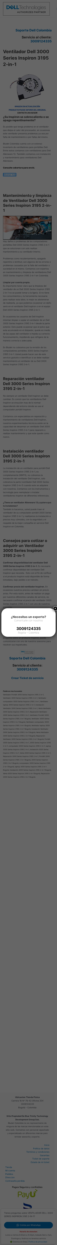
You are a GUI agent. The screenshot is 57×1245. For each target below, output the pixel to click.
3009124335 (28, 628)
